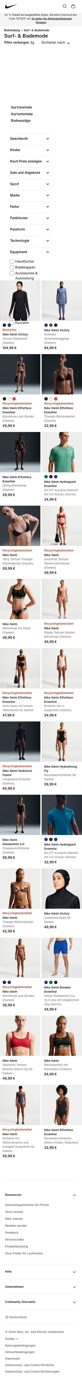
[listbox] (55, 42)
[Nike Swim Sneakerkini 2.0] (20, 815)
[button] (30, 139)
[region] (41, 219)
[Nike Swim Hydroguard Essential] (62, 452)
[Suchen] (65, 6)
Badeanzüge (20, 120)
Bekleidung (12, 30)
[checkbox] (29, 261)
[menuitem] (12, 1338)
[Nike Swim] (20, 526)
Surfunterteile (22, 114)
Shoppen (41, 22)
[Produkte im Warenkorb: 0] (73, 6)
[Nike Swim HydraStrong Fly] (62, 741)
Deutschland (17, 1317)
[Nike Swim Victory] (20, 300)
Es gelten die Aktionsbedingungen (52, 18)
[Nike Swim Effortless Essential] (20, 374)
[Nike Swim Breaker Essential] (62, 958)
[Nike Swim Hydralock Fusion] (20, 741)
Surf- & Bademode (36, 30)
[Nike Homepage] (11, 6)
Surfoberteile (21, 107)
